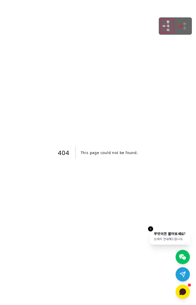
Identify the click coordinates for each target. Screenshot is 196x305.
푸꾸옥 (151, 26)
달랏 (116, 26)
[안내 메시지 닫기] (150, 229)
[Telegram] (183, 274)
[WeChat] (183, 257)
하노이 (81, 26)
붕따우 (134, 26)
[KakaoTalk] (183, 292)
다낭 (64, 26)
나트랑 (99, 26)
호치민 (46, 26)
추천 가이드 (33, 26)
